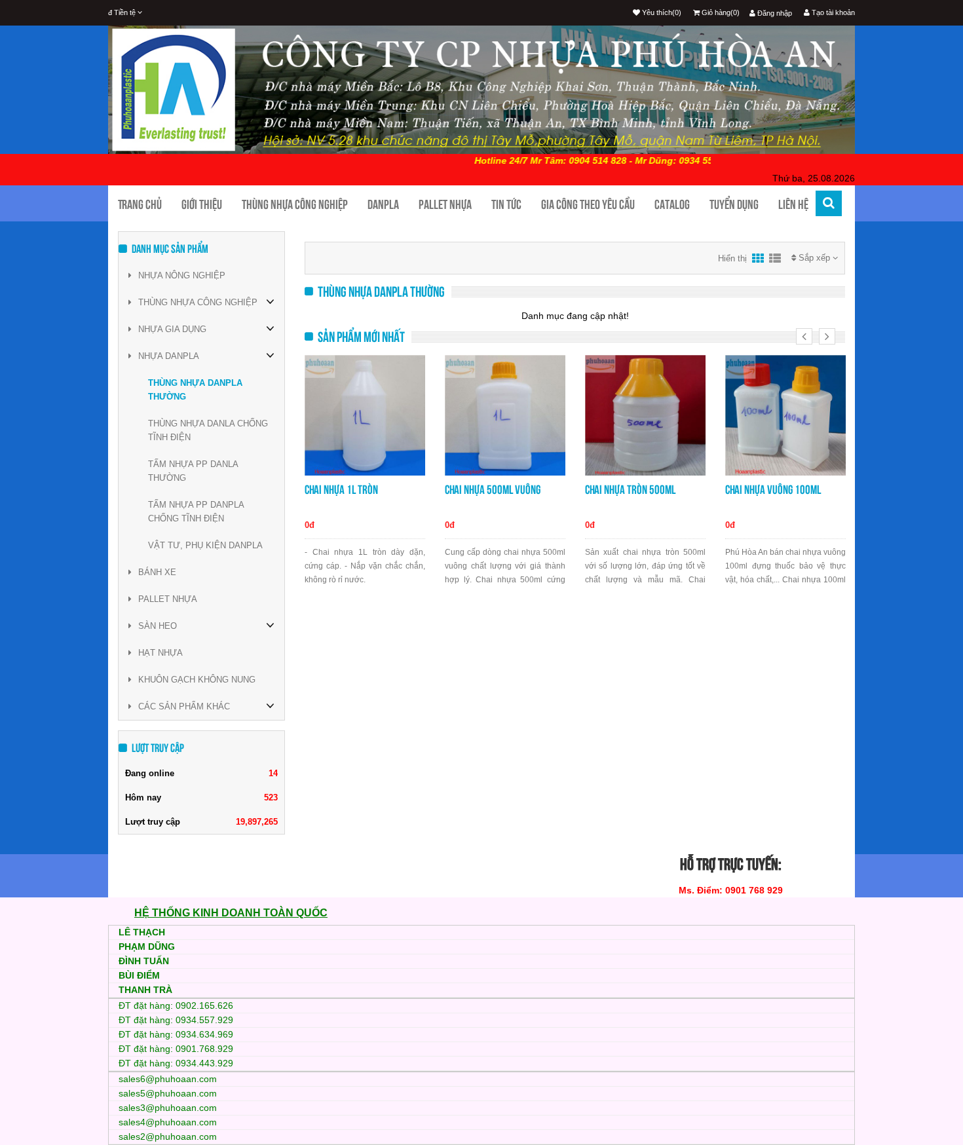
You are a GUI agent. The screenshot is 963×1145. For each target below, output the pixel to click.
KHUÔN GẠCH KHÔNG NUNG (196, 680)
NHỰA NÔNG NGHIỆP (181, 275)
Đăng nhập (773, 13)
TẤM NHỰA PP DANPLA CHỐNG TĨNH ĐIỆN (196, 511)
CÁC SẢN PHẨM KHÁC (184, 706)
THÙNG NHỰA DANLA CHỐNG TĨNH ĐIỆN (208, 430)
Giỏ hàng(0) (720, 12)
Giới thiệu (201, 204)
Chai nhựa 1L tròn (341, 489)
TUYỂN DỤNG (734, 204)
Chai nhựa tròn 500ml (630, 489)
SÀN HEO (157, 626)
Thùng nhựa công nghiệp (295, 204)
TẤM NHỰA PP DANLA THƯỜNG (193, 471)
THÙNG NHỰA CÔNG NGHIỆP (197, 302)
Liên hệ (793, 204)
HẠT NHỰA (160, 653)
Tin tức (506, 204)
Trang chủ (140, 204)
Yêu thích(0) (660, 12)
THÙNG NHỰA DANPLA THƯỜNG (195, 390)
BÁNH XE (157, 572)
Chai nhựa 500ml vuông (492, 489)
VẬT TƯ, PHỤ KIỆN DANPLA (205, 545)
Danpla (383, 204)
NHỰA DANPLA (168, 356)
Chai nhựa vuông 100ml (773, 489)
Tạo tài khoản (832, 12)
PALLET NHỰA (167, 599)
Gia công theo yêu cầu (588, 204)
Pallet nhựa (445, 204)
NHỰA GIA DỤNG (172, 329)
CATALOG (672, 204)
